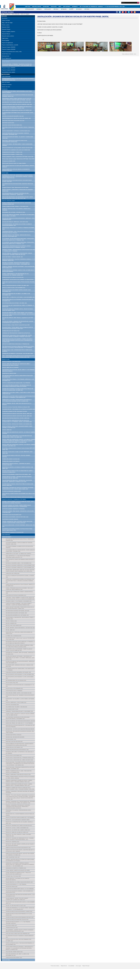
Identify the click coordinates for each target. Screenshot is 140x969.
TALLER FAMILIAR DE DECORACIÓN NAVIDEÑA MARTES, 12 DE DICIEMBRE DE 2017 (20, 895)
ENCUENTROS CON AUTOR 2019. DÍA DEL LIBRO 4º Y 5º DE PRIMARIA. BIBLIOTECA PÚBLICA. (18, 370)
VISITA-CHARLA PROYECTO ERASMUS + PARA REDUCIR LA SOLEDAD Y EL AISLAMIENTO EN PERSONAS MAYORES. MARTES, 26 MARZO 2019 (19, 948)
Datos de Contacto (6, 82)
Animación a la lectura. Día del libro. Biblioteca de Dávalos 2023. (16, 407)
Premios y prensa (5, 24)
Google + (123, 12)
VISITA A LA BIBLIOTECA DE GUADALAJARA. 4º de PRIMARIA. (16, 382)
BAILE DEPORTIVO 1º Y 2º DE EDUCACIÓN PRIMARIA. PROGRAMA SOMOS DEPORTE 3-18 (18, 556)
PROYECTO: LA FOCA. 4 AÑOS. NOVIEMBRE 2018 (17, 827)
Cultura (56, 9)
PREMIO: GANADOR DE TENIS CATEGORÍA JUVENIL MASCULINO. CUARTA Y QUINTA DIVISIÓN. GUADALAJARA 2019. (17, 522)
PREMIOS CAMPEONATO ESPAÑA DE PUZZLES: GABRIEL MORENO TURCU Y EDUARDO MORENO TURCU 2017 (19, 781)
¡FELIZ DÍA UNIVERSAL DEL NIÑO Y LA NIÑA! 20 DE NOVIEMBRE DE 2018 (17, 954)
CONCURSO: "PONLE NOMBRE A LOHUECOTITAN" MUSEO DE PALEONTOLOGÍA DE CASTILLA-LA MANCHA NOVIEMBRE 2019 (20, 598)
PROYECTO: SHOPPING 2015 (12, 841)
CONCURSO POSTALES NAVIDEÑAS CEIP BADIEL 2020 (18, 672)
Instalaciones (5, 89)
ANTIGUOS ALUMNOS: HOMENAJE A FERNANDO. (13, 508)
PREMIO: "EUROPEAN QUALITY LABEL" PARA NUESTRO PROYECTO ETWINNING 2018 (19, 771)
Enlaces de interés (6, 20)
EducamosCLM (30, 9)
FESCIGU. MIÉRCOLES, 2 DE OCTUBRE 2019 (16, 702)
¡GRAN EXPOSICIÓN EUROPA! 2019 (14, 957)
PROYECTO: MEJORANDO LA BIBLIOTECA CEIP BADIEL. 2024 (16, 474)
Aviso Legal (78, 965)
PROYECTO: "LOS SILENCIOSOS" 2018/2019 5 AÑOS (17, 819)
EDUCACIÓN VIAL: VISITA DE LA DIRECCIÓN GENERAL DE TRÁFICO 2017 (19, 633)
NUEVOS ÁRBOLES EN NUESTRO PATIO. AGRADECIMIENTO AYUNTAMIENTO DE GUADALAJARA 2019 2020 (19, 744)
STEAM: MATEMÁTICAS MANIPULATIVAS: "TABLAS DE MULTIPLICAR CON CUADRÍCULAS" (18, 873)
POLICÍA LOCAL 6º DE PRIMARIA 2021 (14, 688)
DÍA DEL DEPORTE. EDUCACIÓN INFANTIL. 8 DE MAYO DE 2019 (20, 627)
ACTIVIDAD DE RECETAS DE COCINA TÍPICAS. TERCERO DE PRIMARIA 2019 (20, 540)
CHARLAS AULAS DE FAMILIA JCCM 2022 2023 (12, 277)
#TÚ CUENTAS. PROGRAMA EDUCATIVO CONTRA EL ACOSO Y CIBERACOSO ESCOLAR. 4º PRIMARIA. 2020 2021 (16, 246)
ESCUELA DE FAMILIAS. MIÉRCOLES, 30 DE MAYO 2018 (15, 221)
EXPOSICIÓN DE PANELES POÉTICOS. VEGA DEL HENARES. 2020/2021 (16, 456)
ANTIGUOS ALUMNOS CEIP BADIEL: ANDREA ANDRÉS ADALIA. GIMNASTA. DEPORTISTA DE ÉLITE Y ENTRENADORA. (16, 506)
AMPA (59, 6)
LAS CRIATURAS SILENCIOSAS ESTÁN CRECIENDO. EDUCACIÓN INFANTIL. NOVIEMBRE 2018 (18, 718)
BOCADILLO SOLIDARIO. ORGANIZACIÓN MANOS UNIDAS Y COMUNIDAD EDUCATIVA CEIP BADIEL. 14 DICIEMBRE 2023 (16, 263)
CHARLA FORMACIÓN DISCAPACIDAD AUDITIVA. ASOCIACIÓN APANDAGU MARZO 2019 (16, 203)
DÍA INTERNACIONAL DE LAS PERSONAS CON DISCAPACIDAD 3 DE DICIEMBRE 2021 (17, 300)
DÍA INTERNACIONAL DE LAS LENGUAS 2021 (16, 680)
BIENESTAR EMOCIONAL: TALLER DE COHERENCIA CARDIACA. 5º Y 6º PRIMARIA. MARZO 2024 (18, 260)
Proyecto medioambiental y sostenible (10, 44)
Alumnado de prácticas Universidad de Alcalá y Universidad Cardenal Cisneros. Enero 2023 (17, 181)
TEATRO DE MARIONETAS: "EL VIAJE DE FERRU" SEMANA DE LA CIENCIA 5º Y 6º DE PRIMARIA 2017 (20, 908)
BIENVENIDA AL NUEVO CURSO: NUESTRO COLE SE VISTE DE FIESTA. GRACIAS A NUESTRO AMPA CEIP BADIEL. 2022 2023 (16, 99)
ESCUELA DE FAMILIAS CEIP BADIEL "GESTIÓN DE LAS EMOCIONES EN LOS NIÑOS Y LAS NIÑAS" (18, 215)
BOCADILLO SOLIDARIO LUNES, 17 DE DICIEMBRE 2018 (18, 563)
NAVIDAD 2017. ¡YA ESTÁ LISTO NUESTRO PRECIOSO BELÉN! (20, 729)
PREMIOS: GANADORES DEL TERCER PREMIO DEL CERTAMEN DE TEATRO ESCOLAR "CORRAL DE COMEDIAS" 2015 (20, 802)
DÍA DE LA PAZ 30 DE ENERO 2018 (13, 625)
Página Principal (85, 965)
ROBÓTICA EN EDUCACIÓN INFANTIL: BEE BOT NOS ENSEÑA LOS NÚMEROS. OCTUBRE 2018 (20, 854)
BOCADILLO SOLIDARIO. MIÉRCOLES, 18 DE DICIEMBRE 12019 (20, 565)
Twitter (120, 12)
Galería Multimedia (15, 14)
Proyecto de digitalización (7, 42)
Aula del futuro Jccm (6, 53)
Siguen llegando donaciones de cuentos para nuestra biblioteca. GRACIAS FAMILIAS (18, 166)
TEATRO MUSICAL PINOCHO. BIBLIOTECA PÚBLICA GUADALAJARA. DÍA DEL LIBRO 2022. (18, 484)
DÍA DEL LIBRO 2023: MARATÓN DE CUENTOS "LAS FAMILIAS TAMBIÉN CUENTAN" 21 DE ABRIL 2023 (18, 445)
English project (5, 38)
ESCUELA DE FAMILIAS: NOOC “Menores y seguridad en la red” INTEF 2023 (17, 318)
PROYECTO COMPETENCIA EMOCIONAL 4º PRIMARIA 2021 (15, 344)
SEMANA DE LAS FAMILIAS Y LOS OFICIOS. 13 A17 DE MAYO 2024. (17, 353)
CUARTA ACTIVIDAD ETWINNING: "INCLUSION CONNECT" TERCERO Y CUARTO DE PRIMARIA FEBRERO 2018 (19, 604)
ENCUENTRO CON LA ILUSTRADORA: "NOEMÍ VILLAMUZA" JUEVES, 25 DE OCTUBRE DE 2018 (19, 649)
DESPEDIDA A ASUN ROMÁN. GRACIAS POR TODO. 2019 (15, 517)
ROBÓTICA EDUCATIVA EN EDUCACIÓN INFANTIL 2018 (18, 847)
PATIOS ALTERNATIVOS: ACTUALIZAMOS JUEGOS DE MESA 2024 (17, 147)
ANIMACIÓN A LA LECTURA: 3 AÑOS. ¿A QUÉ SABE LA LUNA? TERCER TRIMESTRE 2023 (18, 393)
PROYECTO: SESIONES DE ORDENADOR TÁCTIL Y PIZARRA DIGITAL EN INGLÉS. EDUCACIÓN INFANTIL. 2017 (19, 839)
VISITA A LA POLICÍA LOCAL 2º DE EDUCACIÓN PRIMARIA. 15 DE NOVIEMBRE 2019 (20, 944)
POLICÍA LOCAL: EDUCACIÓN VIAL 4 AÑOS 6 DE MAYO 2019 (19, 760)
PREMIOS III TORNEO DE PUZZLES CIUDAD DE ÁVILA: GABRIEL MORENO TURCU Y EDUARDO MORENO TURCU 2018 (20, 788)
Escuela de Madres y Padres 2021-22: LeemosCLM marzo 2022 (16, 325)
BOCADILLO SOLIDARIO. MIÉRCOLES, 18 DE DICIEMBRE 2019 (20, 567)
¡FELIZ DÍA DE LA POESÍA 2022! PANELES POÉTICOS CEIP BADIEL (17, 497)
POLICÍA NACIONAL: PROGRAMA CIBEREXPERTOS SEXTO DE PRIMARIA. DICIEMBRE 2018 (20, 768)
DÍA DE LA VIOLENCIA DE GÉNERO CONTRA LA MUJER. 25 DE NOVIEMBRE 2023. (16, 290)
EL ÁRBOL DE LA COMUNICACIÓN (13, 635)
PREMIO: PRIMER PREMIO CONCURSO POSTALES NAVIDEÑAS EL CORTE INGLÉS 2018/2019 (20, 777)
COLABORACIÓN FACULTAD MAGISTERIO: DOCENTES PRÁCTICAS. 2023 (17, 184)
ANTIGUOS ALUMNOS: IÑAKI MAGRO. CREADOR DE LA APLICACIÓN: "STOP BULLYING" (18, 512)
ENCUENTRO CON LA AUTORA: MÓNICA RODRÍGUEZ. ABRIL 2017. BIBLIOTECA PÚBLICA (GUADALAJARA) (19, 646)
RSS (135, 12)
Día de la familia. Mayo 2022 (12, 682)
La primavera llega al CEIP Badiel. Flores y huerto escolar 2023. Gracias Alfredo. (17, 113)
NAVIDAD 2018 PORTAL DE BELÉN (13, 734)
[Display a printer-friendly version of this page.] (43, 39)
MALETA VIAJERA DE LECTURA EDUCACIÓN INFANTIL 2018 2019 (20, 720)
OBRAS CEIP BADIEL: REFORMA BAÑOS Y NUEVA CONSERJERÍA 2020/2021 (17, 145)
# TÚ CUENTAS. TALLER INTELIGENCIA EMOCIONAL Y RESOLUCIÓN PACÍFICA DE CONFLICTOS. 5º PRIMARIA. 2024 (18, 239)
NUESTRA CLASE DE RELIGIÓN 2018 (14, 741)
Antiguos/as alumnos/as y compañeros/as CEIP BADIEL (14, 499)
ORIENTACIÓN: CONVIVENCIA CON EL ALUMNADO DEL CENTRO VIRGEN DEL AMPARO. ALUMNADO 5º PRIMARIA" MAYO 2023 (17, 336)
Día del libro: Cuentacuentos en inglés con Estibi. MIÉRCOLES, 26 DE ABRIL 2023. (17, 452)
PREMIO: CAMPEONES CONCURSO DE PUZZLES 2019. (18, 774)
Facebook (117, 12)
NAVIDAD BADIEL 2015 (11, 739)
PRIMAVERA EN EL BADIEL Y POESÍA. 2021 (12, 152)
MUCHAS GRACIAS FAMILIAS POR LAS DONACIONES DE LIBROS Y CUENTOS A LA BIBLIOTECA (17, 471)
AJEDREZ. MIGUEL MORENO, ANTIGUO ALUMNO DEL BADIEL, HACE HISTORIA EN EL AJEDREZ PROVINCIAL (18, 502)
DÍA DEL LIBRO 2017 (10, 630)
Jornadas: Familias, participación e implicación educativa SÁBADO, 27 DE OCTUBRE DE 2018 (20, 714)
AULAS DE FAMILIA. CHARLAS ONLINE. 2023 (12, 256)
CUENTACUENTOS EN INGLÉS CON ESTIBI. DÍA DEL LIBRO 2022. (17, 413)
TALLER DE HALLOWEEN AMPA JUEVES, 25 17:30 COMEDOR (19, 888)
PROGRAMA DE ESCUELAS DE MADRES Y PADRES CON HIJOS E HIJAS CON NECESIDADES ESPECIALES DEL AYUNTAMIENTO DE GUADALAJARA (17, 340)
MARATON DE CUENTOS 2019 (9, 373)
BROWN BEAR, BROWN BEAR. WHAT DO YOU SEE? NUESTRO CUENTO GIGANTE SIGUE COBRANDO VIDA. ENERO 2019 (20, 570)
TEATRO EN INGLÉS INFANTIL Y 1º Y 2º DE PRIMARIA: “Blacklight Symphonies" (18, 922)
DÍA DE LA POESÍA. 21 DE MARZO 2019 (11, 361)
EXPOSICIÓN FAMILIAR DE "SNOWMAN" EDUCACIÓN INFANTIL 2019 (20, 696)
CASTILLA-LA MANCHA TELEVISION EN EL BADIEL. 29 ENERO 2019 (20, 576)
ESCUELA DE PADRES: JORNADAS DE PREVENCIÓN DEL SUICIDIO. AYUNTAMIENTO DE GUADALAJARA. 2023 (17, 322)
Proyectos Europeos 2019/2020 (8, 49)
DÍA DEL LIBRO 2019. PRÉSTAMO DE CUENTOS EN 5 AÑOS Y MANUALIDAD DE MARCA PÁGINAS (16, 364)
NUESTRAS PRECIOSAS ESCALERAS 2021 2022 (13, 120)
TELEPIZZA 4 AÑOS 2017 (11, 925)
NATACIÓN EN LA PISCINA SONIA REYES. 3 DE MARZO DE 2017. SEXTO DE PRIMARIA (20, 726)
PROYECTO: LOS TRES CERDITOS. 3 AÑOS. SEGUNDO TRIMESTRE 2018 (18, 835)
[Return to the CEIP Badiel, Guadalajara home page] (12, 9)
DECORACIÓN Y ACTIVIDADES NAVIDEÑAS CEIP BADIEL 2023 (16, 102)
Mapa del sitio (64, 965)
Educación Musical (6, 33)
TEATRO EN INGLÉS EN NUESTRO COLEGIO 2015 (17, 919)
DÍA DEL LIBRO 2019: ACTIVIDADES (10, 367)
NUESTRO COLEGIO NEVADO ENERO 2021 (12, 125)
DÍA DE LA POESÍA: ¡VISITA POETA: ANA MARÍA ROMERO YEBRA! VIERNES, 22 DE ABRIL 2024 (17, 427)
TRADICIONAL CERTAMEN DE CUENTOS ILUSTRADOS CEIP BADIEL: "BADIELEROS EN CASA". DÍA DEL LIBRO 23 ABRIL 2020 (18, 488)
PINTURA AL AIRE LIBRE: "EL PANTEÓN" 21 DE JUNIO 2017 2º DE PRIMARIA (20, 752)
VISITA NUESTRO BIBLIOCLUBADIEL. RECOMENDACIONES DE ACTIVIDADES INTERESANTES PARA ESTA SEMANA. (16, 386)
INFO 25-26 (27, 6)
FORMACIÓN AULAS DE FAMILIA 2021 (10, 330)
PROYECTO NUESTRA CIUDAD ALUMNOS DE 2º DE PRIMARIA (20, 817)
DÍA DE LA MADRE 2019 (11, 623)
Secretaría (46, 6)
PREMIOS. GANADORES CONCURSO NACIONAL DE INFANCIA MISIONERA (20, 792)
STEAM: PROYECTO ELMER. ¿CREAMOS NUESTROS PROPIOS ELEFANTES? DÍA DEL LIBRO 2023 (17, 477)
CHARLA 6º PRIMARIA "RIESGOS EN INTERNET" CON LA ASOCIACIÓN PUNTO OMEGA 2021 (18, 267)
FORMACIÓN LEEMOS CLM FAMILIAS (10, 461)
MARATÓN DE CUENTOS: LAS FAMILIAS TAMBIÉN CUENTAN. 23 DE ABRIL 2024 (17, 468)
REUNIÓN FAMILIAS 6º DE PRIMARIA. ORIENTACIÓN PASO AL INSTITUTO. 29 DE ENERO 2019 (16, 235)
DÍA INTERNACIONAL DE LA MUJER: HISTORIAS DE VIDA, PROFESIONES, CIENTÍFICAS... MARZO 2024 (15, 194)
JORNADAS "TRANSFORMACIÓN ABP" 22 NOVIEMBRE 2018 (19, 711)
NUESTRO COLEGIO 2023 (8, 122)
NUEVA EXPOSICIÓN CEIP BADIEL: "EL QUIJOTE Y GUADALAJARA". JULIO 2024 (18, 137)
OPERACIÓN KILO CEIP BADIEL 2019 (14, 747)
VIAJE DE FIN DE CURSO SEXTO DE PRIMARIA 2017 (18, 933)
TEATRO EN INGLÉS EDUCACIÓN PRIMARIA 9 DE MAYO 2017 (20, 917)
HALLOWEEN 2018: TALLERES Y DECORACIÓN (16, 706)
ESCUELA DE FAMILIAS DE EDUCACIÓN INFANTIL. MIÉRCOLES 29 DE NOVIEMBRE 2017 (20, 662)
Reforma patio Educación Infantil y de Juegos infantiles (14, 163)
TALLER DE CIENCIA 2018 (11, 886)
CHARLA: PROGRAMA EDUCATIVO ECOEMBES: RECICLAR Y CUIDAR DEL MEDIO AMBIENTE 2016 (19, 589)
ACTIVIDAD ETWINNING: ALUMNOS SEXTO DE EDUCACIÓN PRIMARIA (19, 547)
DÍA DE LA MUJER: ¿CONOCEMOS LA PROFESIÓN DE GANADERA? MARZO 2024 (17, 190)
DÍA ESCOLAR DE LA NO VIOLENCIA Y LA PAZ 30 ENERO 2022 (20, 674)
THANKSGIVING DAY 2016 (12, 927)
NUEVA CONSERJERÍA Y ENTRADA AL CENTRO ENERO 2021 (16, 130)
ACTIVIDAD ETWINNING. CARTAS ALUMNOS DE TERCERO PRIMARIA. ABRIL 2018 (19, 543)
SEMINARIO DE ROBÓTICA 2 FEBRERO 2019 (16, 868)
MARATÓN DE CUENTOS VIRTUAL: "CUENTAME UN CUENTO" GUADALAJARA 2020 (16, 464)
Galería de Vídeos (6, 959)
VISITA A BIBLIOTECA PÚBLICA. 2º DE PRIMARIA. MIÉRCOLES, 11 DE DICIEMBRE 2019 (18, 380)
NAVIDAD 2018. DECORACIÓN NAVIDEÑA (15, 737)
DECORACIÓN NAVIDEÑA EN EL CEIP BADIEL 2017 (17, 615)
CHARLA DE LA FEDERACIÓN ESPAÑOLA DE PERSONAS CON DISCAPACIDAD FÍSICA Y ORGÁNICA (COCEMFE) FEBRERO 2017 (20, 581)
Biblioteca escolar (5, 359)
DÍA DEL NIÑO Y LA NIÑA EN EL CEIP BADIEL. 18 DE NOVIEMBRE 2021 (18, 297)
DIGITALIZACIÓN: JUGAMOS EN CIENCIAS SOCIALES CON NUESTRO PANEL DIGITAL (18, 61)
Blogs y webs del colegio (7, 22)
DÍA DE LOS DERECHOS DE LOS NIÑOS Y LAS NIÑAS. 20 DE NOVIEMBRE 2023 (16, 294)
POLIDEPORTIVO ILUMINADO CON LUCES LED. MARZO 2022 (16, 149)
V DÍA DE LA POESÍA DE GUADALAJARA (11, 491)
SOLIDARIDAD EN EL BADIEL (8, 72)
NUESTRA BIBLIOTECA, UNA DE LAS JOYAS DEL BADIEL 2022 (16, 118)
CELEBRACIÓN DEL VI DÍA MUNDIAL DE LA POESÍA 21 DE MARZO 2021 (18, 409)
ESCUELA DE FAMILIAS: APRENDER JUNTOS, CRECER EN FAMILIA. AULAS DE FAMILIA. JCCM (17, 309)
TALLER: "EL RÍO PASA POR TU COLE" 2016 (16, 905)
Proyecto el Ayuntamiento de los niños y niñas (12, 51)
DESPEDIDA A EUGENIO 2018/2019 (10, 519)
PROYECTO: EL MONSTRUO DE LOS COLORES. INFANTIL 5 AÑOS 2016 (19, 822)
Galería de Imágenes (25, 14)
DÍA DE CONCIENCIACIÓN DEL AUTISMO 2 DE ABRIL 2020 (15, 285)
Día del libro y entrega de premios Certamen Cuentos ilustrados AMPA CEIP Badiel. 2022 (18, 449)
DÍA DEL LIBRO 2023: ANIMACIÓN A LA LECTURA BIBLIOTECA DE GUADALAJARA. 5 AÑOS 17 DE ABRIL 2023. (17, 436)
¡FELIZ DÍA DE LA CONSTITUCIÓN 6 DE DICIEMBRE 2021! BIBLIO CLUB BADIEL (18, 494)
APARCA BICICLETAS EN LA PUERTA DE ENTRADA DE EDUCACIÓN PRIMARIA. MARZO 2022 (17, 95)
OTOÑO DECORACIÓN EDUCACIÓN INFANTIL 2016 (17, 749)
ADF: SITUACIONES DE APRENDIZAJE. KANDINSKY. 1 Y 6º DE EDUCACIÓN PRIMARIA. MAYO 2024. (102, 6)
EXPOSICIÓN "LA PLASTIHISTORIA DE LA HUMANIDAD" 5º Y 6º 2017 (20, 685)
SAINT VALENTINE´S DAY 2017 (13, 857)
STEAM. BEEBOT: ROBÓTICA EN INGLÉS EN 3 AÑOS (18, 870)
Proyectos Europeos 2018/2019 (8, 47)
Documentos (4, 18)
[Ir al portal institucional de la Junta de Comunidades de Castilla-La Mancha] (6, 9)
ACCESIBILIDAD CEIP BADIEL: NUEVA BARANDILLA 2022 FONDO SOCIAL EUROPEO (17, 92)
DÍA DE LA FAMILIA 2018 (11, 621)
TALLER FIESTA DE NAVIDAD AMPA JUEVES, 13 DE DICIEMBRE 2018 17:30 (20, 902)
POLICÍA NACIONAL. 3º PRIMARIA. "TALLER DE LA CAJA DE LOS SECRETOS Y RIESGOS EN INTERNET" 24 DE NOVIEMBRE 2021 (17, 65)
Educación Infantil (6, 27)
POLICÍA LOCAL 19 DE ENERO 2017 (14, 755)
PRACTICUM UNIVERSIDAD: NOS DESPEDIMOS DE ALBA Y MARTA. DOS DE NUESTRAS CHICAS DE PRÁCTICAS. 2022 (17, 197)
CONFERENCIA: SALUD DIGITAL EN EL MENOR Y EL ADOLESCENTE (18, 279)
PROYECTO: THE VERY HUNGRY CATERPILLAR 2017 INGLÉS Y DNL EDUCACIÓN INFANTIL (20, 845)
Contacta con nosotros (7, 84)
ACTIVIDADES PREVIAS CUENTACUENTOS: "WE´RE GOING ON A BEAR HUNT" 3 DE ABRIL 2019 (20, 550)
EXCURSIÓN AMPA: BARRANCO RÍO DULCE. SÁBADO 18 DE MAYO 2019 (19, 666)
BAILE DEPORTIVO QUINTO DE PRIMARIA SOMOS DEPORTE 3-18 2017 (20, 560)
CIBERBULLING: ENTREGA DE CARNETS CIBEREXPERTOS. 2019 (19, 592)
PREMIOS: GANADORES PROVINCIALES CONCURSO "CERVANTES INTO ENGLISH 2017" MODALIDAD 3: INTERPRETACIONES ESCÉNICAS (18, 807)
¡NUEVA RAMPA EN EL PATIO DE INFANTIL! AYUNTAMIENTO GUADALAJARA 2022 (16, 170)
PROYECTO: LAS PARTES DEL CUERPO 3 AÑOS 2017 (18, 830)
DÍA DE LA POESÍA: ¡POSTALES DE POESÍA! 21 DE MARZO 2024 (17, 424)
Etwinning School (5, 56)
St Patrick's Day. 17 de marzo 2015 (13, 876)
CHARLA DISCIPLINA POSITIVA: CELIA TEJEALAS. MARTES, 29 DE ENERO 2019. (20, 585)
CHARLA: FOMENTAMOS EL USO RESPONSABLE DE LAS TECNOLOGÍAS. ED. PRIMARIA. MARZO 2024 (15, 274)
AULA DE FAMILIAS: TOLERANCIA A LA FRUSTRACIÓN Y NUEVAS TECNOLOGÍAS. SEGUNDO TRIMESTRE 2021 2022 (17, 254)
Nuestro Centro (36, 6)
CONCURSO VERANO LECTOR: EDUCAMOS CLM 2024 (14, 411)
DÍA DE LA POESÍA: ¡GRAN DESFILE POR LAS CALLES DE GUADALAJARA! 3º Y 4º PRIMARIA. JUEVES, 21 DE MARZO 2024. (17, 421)
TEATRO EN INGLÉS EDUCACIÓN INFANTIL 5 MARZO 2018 (19, 911)
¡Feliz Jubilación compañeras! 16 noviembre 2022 (12, 532)
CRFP (72, 9)
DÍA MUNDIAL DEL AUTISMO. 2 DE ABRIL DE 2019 (13, 212)
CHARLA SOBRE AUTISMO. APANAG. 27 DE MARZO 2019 (15, 206)
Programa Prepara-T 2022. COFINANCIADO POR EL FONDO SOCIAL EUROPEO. (17, 350)
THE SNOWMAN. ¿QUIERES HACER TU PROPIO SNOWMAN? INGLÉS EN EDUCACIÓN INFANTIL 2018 (19, 930)
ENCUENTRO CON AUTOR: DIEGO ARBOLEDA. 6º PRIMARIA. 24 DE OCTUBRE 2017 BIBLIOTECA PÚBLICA (20, 642)
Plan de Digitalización (6, 58)
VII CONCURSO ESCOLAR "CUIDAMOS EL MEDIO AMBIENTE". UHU (20, 936)
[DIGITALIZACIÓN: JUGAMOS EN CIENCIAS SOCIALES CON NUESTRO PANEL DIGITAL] (48, 47)
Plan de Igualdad (5, 40)
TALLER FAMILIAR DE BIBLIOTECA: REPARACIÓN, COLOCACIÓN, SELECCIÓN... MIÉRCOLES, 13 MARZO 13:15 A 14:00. (17, 481)
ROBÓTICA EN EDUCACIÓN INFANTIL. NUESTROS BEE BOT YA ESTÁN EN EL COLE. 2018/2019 (20, 850)
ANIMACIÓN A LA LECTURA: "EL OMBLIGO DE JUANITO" (18, 553)
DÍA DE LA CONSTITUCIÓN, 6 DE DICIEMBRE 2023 (13, 287)
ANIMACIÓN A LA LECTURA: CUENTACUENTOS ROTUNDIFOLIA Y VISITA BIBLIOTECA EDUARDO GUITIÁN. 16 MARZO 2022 (17, 400)
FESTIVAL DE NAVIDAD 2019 (12, 704)
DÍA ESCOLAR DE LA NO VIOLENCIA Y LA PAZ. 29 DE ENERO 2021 (19, 677)
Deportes (64, 9)
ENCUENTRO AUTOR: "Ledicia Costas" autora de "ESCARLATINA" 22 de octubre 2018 (20, 639)
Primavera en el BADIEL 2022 (8, 161)
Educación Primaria (6, 29)
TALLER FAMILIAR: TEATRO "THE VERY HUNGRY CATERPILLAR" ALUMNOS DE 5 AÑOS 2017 (17, 899)
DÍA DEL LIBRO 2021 (7, 429)
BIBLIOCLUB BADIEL (138, 12)
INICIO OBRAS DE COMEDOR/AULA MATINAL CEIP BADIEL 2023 (17, 110)
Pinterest (126, 12)
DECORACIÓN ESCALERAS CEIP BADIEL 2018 (16, 613)
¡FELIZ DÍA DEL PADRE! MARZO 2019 (14, 951)
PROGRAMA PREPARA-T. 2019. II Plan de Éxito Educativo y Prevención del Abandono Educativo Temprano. (18, 232)
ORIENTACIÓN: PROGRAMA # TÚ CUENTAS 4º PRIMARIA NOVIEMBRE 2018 (18, 228)
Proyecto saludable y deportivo (8, 31)
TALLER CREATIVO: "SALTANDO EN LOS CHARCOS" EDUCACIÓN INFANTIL (17, 879)
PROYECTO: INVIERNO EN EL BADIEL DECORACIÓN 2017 (19, 825)
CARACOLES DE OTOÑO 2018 (12, 573)
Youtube (132, 12)
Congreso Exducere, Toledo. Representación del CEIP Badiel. (15, 187)
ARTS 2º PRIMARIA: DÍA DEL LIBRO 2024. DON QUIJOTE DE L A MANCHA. (16, 404)
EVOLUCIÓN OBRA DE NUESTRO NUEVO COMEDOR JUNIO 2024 (17, 104)
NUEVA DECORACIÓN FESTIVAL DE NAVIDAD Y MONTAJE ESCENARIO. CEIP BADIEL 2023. (15, 134)
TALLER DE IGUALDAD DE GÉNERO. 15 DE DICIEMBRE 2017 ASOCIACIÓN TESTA (19, 892)
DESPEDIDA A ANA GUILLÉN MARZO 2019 (11, 514)
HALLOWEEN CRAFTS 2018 (12, 709)
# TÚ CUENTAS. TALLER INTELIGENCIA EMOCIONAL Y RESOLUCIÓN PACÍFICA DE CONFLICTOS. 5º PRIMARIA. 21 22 (18, 243)
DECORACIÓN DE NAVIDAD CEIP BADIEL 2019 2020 (17, 610)
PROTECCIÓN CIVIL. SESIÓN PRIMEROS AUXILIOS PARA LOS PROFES (20, 814)
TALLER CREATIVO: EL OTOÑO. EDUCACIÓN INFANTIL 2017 (19, 882)
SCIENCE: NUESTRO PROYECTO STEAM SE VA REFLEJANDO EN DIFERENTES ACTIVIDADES (20, 860)
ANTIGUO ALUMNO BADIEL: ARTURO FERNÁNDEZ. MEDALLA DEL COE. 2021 (18, 526)
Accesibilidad (71, 965)
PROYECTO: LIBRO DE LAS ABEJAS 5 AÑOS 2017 (17, 832)
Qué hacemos (66, 6)
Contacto (80, 9)
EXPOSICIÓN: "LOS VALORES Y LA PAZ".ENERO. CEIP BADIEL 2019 (20, 699)
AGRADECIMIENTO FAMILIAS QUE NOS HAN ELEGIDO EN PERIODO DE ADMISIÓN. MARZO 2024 (18, 79)
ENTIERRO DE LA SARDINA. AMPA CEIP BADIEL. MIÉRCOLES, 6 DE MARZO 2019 (20, 653)
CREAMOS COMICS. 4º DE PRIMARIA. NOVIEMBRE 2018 (18, 601)
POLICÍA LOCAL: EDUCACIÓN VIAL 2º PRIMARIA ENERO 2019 (19, 757)
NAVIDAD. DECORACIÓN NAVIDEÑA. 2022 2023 (13, 116)
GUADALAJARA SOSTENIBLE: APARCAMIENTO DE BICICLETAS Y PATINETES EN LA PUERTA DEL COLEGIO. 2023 (17, 107)
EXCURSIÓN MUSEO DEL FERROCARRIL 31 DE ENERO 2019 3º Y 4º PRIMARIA (20, 669)
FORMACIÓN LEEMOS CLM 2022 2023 (10, 459)
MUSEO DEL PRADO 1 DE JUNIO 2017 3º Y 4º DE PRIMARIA (19, 723)
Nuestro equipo (5, 172)
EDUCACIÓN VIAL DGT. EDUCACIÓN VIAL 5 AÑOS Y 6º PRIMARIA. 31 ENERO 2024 (18, 306)
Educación (54, 6)
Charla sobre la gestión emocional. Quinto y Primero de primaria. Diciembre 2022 (18, 282)
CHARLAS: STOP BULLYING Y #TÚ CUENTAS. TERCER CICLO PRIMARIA (16, 209)
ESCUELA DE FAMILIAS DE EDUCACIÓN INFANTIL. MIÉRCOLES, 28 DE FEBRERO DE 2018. (18, 219)
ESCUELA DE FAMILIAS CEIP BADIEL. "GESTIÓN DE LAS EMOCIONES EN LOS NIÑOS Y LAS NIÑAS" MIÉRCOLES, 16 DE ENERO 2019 (20, 658)
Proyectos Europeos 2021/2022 (8, 70)
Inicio (2, 14)
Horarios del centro (6, 86)
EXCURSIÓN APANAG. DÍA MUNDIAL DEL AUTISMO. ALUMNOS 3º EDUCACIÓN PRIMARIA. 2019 (17, 225)
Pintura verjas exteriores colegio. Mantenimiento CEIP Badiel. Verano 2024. (18, 158)
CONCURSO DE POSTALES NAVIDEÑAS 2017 (16, 595)
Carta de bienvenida (6, 76)
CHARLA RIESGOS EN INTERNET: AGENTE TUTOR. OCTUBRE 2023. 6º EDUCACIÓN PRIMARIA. (18, 271)
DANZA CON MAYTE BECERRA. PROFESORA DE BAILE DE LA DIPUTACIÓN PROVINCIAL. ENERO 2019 (20, 608)
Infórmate (75, 6)
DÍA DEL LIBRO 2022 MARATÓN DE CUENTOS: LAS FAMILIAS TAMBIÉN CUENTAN (18, 433)
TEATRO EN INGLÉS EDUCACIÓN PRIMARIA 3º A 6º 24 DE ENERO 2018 (19, 914)
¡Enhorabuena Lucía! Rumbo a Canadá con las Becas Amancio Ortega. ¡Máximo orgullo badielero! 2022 (17, 529)
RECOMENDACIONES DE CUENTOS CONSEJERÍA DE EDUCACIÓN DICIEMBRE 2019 (17, 376)
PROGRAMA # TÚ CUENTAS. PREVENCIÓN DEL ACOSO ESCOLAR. (18, 811)
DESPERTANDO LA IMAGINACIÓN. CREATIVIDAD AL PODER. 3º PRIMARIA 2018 (20, 618)
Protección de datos (55, 965)
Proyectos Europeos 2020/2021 (8, 67)
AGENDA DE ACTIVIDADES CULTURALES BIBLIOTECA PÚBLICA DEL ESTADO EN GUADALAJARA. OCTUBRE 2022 (17, 389)
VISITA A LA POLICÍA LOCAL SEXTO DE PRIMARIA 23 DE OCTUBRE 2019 (18, 940)
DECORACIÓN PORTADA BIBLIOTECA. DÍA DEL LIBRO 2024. (16, 418)
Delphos (40, 9)
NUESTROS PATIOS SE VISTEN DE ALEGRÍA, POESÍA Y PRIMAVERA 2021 (18, 128)
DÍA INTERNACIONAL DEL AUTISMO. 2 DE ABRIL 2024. (14, 303)
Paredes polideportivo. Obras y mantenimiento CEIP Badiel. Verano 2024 (17, 156)
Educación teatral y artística (8, 36)
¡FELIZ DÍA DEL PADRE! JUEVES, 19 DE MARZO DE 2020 (18, 693)
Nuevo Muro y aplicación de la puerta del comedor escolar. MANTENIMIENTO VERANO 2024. (14, 141)
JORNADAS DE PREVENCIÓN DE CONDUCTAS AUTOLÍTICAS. (16, 333)
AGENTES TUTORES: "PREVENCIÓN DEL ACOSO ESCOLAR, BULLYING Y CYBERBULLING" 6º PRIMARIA (18, 250)
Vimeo (129, 12)
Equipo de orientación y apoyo (8, 200)
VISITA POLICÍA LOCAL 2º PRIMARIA (14, 690)
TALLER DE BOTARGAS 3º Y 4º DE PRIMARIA (16, 884)
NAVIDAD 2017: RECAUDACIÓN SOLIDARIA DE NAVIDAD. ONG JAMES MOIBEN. (20, 732)
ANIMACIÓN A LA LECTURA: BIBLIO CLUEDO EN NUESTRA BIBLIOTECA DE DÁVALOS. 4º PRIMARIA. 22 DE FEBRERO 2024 (18, 397)
